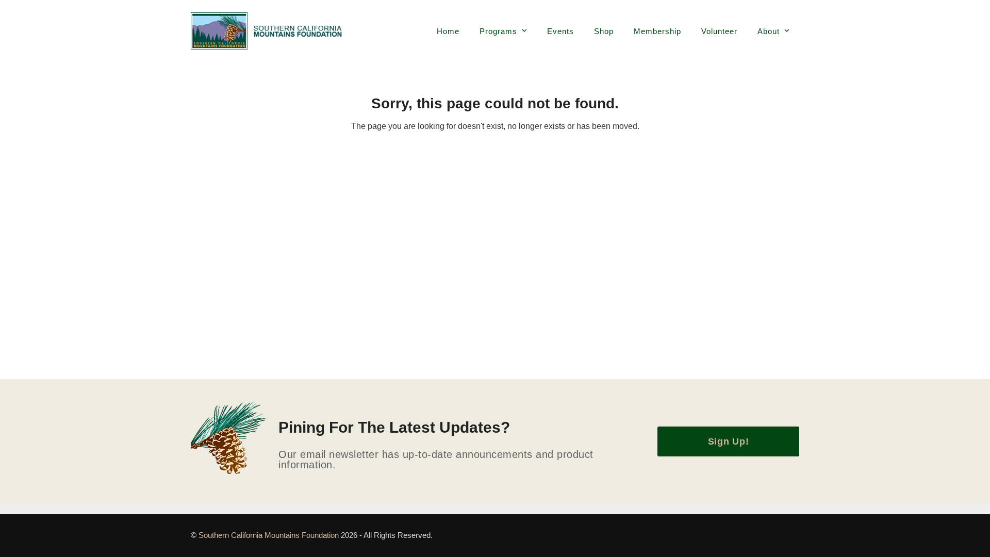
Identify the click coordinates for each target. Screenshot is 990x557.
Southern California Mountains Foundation (270, 535)
